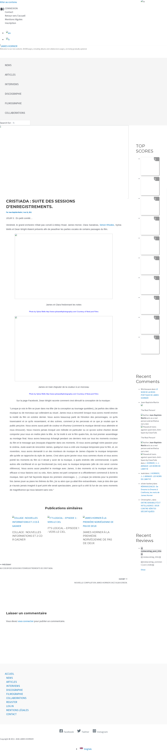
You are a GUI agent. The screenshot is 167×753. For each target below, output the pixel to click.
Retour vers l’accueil (15, 15)
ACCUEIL (9, 673)
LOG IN (10, 706)
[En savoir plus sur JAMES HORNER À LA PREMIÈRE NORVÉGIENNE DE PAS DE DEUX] (99, 525)
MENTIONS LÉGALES (17, 710)
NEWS (9, 677)
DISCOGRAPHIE (14, 690)
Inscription (10, 22)
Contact (9, 11)
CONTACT (11, 714)
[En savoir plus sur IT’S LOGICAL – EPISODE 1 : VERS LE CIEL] (64, 521)
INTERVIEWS (13, 686)
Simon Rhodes (107, 225)
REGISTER (11, 702)
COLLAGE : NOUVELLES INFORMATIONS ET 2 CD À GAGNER (27, 536)
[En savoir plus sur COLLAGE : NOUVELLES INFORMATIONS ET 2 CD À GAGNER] (28, 525)
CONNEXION (11, 8)
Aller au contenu (8, 2)
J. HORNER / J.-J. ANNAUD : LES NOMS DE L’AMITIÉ (151, 466)
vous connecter (25, 621)
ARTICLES (11, 682)
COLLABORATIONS (16, 698)
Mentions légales (13, 19)
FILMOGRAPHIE (14, 694)
